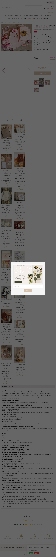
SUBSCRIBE (28, 290)
